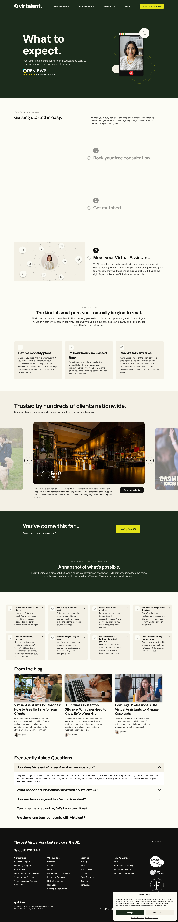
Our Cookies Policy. (137, 918)
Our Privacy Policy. (151, 918)
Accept (130, 912)
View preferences (160, 912)
